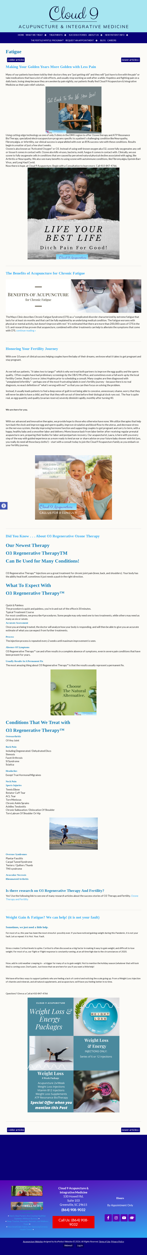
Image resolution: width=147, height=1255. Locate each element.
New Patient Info (114, 35)
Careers (111, 40)
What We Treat (34, 35)
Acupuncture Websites (33, 1241)
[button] (3, 505)
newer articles (130, 59)
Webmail (68, 1245)
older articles (16, 59)
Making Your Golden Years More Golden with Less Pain (51, 67)
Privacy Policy (117, 1241)
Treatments (56, 35)
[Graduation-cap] (132, 1217)
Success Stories (78, 35)
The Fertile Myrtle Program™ (47, 40)
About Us (93, 35)
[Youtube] (124, 1217)
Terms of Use (104, 1241)
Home (21, 35)
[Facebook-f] (108, 1217)
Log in (80, 1245)
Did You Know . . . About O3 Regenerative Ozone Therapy (53, 536)
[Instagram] (116, 1217)
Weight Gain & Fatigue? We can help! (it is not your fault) (52, 917)
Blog (103, 40)
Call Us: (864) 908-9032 (73, 1222)
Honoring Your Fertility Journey (32, 349)
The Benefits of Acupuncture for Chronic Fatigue (45, 273)
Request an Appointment (79, 40)
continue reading (26, 330)
